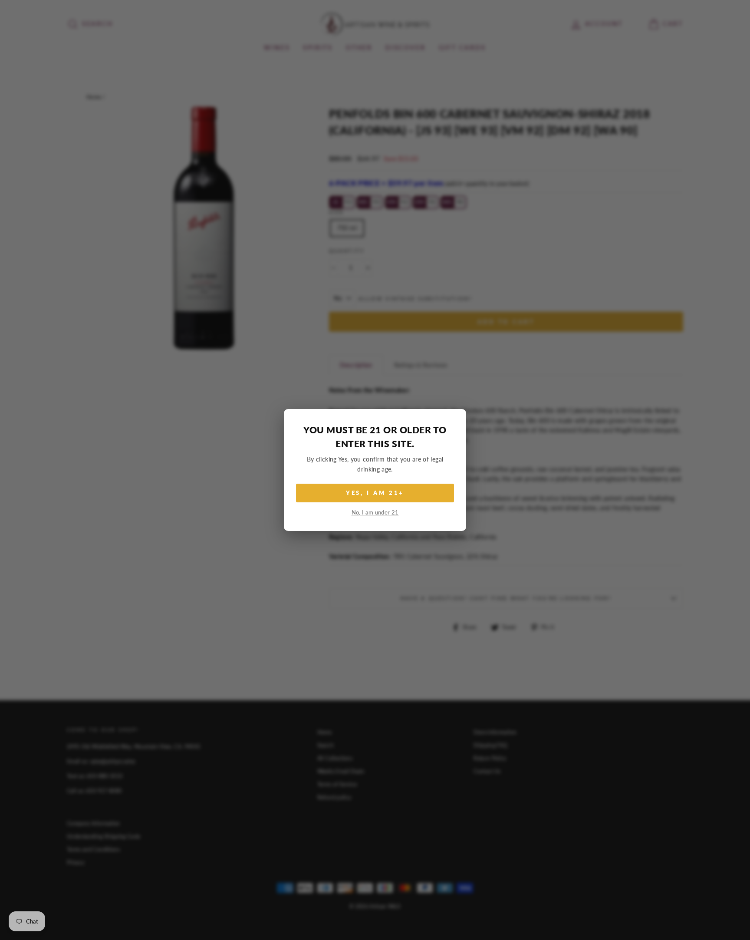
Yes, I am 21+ (375, 492)
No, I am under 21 (375, 512)
